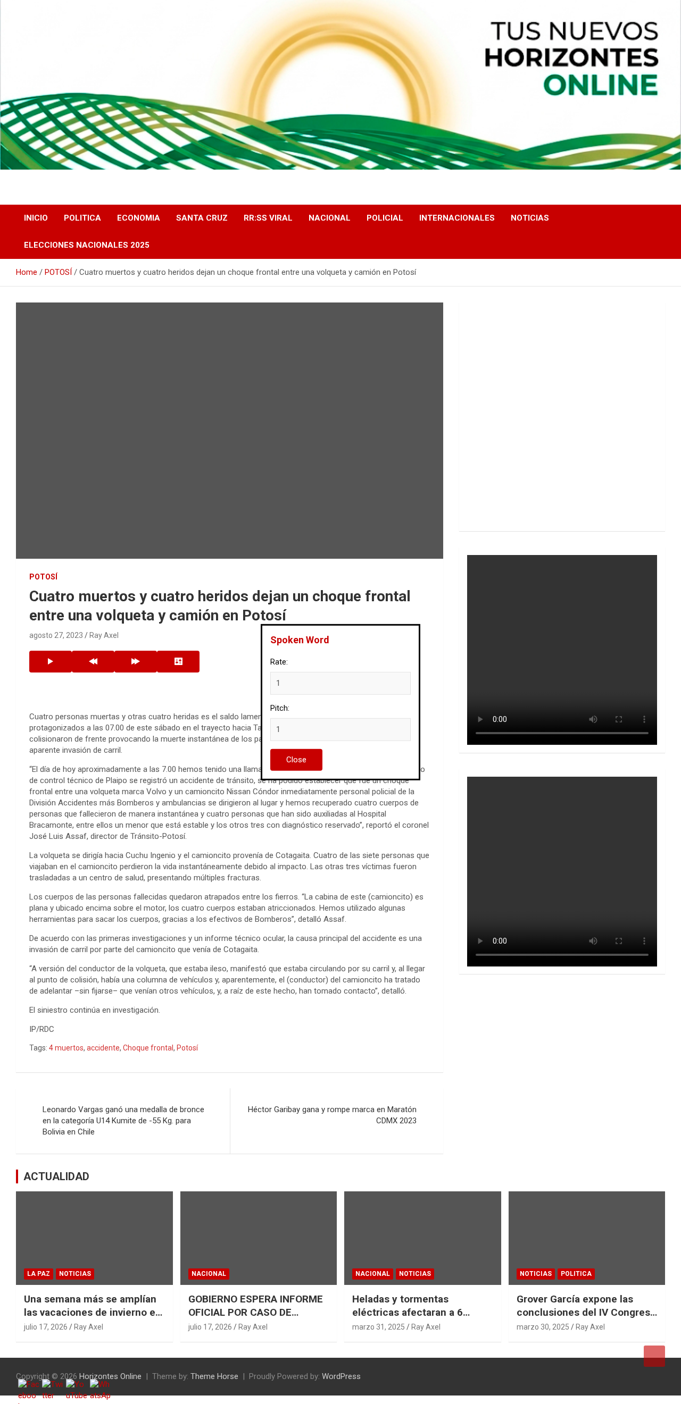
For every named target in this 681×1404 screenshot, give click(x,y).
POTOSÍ (43, 577)
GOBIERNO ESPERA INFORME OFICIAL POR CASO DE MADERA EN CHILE (255, 1312)
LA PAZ (38, 1273)
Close (296, 759)
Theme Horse (214, 1376)
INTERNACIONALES (457, 218)
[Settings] (178, 661)
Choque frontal (148, 1048)
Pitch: (279, 708)
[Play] (50, 661)
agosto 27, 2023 (56, 635)
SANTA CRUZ (202, 218)
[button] (483, 416)
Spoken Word (299, 639)
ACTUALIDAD (56, 1176)
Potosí (187, 1048)
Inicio (36, 218)
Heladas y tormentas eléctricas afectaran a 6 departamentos (407, 1312)
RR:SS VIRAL (268, 218)
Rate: (279, 662)
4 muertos (66, 1048)
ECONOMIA (138, 218)
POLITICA (82, 218)
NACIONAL (330, 218)
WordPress (341, 1376)
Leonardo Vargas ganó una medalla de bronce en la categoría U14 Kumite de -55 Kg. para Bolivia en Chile (123, 1121)
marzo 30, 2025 (543, 1327)
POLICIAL (385, 218)
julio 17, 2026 (46, 1327)
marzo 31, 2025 (378, 1327)
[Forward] (135, 661)
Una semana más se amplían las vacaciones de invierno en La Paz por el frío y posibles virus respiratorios (92, 1318)
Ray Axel (104, 635)
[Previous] (93, 661)
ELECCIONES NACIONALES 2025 (87, 245)
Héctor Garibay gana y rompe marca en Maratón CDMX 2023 (332, 1115)
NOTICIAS (530, 218)
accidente (103, 1048)
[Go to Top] (654, 1356)
